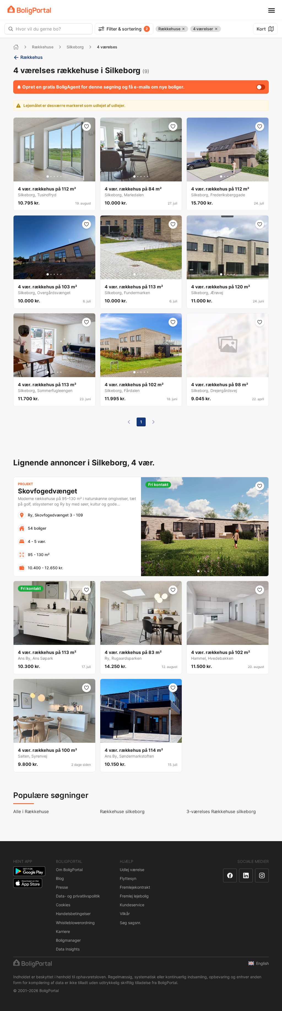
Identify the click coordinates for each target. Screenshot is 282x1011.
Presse (62, 887)
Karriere (63, 931)
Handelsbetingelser (73, 913)
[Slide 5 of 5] (61, 176)
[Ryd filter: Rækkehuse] (183, 29)
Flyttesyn (128, 878)
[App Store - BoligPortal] (27, 883)
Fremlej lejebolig (134, 896)
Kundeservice (132, 904)
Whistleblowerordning (75, 922)
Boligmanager (68, 940)
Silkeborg (75, 47)
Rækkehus (31, 57)
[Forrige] (128, 422)
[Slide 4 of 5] (57, 176)
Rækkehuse (42, 47)
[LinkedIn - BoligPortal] (246, 875)
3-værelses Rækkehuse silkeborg (221, 811)
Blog (60, 878)
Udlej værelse (132, 869)
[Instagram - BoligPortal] (262, 875)
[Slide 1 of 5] (47, 176)
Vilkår (125, 913)
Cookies (63, 904)
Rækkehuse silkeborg (122, 811)
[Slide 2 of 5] (51, 176)
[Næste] (153, 422)
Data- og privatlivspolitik (78, 896)
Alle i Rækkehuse (31, 811)
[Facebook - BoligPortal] (230, 875)
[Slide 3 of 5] (54, 176)
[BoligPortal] (29, 10)
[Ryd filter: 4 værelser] (216, 29)
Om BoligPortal (69, 869)
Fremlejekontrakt (135, 887)
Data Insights (68, 949)
